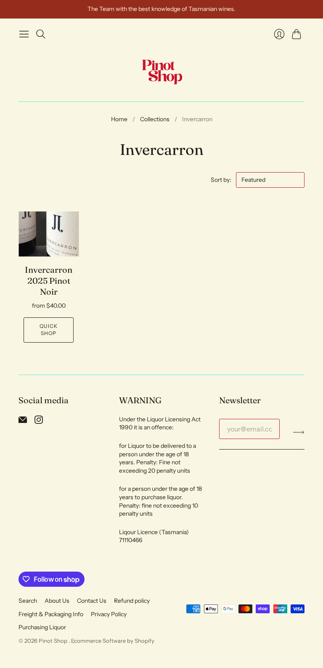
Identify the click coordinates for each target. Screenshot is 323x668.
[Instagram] (38, 421)
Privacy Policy (109, 614)
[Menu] (24, 34)
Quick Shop (49, 329)
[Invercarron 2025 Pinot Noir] (49, 233)
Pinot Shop (54, 640)
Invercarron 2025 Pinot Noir (48, 280)
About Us (57, 600)
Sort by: (222, 180)
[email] (23, 421)
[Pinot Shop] (162, 72)
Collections (154, 119)
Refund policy (132, 600)
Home (119, 119)
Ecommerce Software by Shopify (112, 640)
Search (28, 600)
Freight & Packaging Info (51, 614)
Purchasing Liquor (42, 627)
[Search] (41, 34)
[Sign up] (298, 432)
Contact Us (91, 600)
